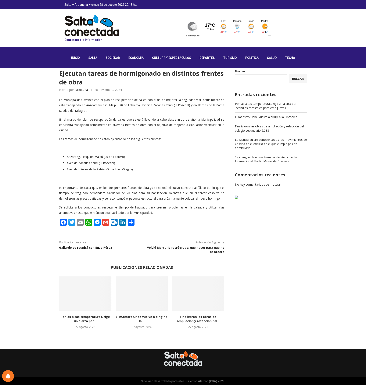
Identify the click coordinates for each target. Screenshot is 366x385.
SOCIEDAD (113, 57)
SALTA (92, 57)
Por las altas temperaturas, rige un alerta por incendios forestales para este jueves (266, 106)
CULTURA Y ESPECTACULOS (171, 57)
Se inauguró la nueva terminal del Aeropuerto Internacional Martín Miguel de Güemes (266, 159)
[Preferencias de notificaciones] (8, 376)
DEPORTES (207, 57)
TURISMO (230, 57)
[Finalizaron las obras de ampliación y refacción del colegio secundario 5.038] (198, 293)
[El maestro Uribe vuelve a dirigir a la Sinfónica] (142, 293)
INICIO (75, 57)
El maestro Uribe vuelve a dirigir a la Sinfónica (266, 117)
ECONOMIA (136, 57)
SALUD (272, 57)
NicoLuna (81, 90)
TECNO (290, 57)
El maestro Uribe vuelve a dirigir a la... (142, 319)
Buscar (240, 71)
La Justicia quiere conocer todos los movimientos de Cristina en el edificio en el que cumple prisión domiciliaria (271, 144)
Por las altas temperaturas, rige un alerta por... (85, 319)
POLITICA (252, 57)
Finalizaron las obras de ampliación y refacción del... (198, 319)
